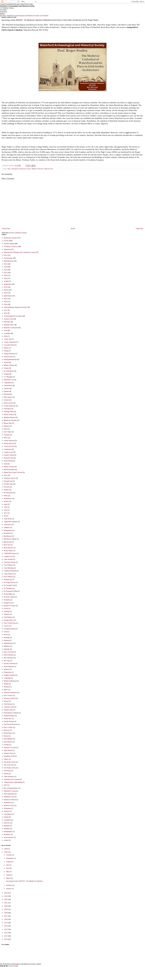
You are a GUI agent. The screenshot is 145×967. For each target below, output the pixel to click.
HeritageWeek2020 (10, 359)
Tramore (6, 435)
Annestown (7, 524)
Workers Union (9, 805)
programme (7, 284)
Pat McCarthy (8, 484)
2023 (5, 272)
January (9, 888)
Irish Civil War (9, 652)
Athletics (7, 527)
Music (6, 689)
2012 (5, 264)
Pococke (6, 487)
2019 (5, 293)
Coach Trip (7, 339)
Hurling (6, 640)
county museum (9, 440)
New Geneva (8, 695)
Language (7, 678)
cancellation (8, 814)
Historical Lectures (25, 169)
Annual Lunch (8, 319)
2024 (5, 301)
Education (7, 322)
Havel (6, 635)
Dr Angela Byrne (9, 582)
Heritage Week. (9, 325)
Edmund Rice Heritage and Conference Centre (19, 252)
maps (5, 504)
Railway (6, 730)
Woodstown (8, 498)
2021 (5, 313)
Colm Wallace (8, 574)
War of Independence (11, 788)
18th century (8, 397)
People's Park (8, 710)
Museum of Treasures (11, 328)
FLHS (6, 608)
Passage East (8, 481)
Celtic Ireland (8, 559)
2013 (5, 255)
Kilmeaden (7, 672)
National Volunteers (10, 692)
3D (5, 516)
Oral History (8, 704)
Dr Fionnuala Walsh (10, 591)
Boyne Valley (8, 550)
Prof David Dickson (10, 724)
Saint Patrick (8, 742)
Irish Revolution (9, 469)
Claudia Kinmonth (10, 571)
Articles (6, 400)
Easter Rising (8, 461)
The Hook (7, 771)
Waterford (7, 249)
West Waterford (9, 794)
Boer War (7, 545)
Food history (8, 617)
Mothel (6, 684)
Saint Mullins (8, 739)
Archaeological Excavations (13, 316)
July (7, 865)
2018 (5, 267)
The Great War (9, 765)
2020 (5, 275)
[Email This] (26, 166)
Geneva (6, 626)
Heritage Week (9, 411)
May (8, 871)
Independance (8, 643)
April (8, 875)
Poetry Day (7, 718)
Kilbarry (6, 669)
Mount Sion (8, 423)
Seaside (6, 745)
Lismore (6, 388)
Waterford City (48, 169)
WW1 (6, 438)
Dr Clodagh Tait (9, 585)
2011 (5, 513)
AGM (6, 281)
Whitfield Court (9, 797)
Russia (6, 736)
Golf (5, 632)
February (9, 885)
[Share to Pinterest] (35, 166)
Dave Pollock (8, 577)
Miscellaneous (8, 261)
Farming (6, 611)
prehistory (7, 834)
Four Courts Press (10, 623)
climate (6, 817)
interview (7, 823)
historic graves (8, 443)
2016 (5, 304)
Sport (5, 429)
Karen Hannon (9, 666)
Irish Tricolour (8, 658)
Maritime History (9, 417)
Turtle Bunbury (9, 776)
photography (8, 831)
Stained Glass (8, 753)
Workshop (7, 808)
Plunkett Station (9, 716)
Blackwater (7, 542)
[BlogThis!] (28, 166)
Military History (9, 365)
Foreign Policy (9, 620)
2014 (5, 270)
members (7, 828)
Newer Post (6, 228)
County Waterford (10, 342)
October (9, 855)
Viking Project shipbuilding (13, 782)
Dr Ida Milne (8, 594)
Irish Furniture (8, 655)
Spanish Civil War (10, 747)
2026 (5, 336)
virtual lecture (8, 356)
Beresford (7, 533)
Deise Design (13, 966)
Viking (6, 351)
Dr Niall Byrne (9, 371)
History (6, 348)
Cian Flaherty (8, 565)
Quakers (6, 426)
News (6, 475)
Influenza (7, 646)
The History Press (10, 768)
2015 (5, 287)
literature (7, 826)
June (8, 868)
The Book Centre (9, 762)
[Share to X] (31, 166)
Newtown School (9, 698)
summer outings (9, 243)
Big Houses (8, 536)
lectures (6, 501)
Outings (6, 374)
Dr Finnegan (8, 588)
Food (5, 464)
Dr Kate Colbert (9, 597)
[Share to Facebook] (33, 166)
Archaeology (8, 258)
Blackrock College (10, 539)
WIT (5, 785)
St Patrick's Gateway (11, 246)
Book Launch (8, 403)
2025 (8, 169)
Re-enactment (8, 493)
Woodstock (7, 802)
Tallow (6, 759)
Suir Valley (7, 432)
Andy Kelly (8, 519)
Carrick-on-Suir (9, 446)
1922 (5, 510)
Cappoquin (7, 382)
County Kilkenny (9, 406)
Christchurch (15, 169)
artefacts (6, 811)
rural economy (8, 837)
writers (6, 840)
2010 (6, 939)
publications (8, 296)
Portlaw (6, 490)
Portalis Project (9, 721)
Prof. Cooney (8, 727)
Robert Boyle (8, 733)
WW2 (6, 495)
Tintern (6, 774)
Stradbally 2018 (9, 756)
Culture (6, 368)
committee (7, 333)
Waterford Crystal (10, 791)
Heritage (6, 637)
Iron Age (7, 660)
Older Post (139, 228)
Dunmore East (8, 458)
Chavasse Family (9, 562)
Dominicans (8, 579)
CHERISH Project (10, 553)
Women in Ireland (10, 800)
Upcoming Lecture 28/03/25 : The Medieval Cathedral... (25, 881)
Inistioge (6, 649)
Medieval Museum (10, 681)
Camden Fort (8, 556)
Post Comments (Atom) (19, 233)
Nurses (6, 701)
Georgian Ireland (9, 629)
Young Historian (9, 354)
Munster (6, 687)
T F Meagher (8, 377)
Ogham (6, 391)
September (10, 858)
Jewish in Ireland (9, 663)
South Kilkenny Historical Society (15, 307)
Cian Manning (8, 568)
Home (73, 228)
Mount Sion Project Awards (13, 472)
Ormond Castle (9, 707)
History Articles (9, 467)
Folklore (6, 614)
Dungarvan (7, 603)
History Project (9, 414)
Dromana (7, 600)
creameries (7, 820)
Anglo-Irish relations (11, 521)
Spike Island (8, 750)
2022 (5, 278)
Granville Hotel (9, 345)
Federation (7, 409)
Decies (6, 290)
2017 (5, 310)
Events (6, 241)
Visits (5, 330)
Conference (7, 449)
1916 (5, 507)
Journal (6, 362)
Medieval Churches (37, 169)
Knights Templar (9, 675)
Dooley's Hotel (9, 455)
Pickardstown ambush (11, 713)
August (8, 862)
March (8, 878)
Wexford (7, 394)
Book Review (8, 548)
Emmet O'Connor (10, 606)
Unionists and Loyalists (11, 779)
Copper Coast (8, 452)
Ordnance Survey (9, 478)
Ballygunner (8, 530)
